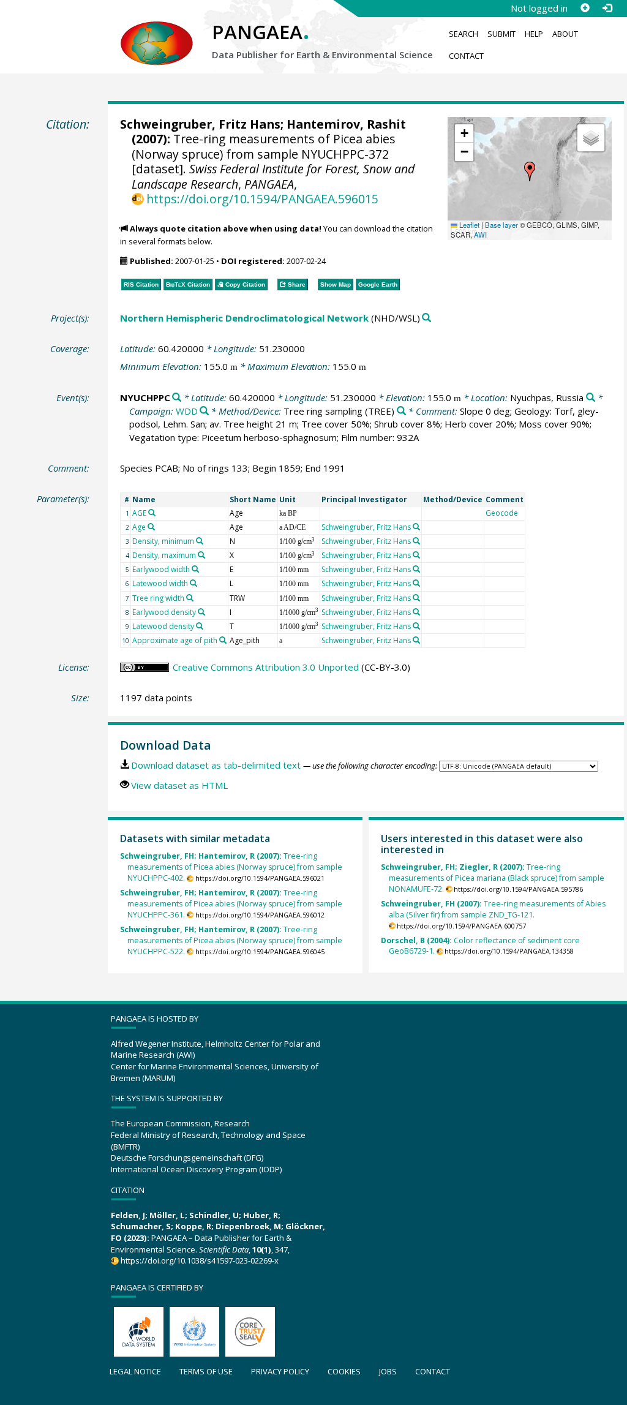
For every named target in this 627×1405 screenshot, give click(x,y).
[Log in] (607, 8)
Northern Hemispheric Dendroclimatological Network (244, 318)
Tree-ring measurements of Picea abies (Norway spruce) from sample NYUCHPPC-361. (231, 903)
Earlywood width (161, 569)
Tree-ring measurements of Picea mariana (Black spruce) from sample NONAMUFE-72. (492, 878)
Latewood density (163, 626)
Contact (466, 55)
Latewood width (160, 583)
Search (463, 33)
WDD (187, 411)
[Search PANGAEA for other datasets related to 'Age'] (151, 526)
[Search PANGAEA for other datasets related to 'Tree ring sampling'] (401, 411)
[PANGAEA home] (157, 31)
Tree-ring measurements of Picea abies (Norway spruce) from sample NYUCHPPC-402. (231, 867)
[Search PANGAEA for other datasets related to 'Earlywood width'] (195, 569)
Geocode (502, 513)
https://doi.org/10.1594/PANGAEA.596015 (262, 198)
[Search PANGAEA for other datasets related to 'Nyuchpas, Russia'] (590, 397)
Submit (501, 33)
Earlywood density (164, 612)
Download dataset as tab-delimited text (216, 765)
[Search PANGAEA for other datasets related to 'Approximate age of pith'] (223, 640)
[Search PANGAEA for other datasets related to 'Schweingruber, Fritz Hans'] (416, 526)
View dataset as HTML (179, 785)
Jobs (388, 1371)
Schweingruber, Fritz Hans (200, 124)
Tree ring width (158, 598)
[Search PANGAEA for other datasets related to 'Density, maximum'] (201, 555)
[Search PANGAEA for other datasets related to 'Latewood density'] (199, 626)
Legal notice (135, 1371)
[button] (529, 171)
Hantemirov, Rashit (346, 124)
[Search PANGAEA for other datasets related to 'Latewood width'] (193, 583)
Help (534, 33)
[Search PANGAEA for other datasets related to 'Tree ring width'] (189, 597)
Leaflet (468, 225)
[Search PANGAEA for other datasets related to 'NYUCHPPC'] (176, 397)
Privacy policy (280, 1371)
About (565, 33)
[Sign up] (585, 8)
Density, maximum (164, 555)
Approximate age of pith (174, 640)
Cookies (344, 1371)
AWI (480, 234)
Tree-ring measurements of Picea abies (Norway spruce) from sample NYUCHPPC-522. (231, 940)
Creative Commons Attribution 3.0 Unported (266, 667)
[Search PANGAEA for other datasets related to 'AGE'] (152, 512)
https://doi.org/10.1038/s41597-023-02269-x (200, 1260)
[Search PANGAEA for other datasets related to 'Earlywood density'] (201, 612)
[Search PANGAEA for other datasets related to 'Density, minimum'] (199, 540)
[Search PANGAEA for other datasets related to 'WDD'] (204, 411)
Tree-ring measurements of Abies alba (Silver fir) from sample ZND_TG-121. (493, 909)
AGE (139, 513)
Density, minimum (163, 541)
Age (139, 527)
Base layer (501, 225)
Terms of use (206, 1371)
